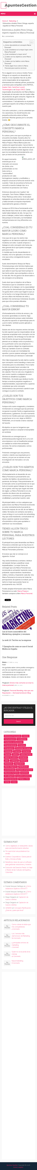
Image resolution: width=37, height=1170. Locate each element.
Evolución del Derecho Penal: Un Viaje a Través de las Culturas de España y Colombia (18, 870)
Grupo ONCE (20, 90)
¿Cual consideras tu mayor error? (16, 54)
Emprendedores (10, 745)
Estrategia (8, 751)
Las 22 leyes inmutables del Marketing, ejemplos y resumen (16, 632)
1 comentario (9, 36)
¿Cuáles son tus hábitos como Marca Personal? (17, 62)
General (7, 754)
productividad (10, 770)
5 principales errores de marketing (20, 944)
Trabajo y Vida (24, 779)
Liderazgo (14, 760)
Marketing (23, 760)
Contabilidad (21, 739)
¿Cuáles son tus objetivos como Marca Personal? (18, 58)
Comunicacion (10, 739)
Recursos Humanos (12, 773)
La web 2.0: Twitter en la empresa (16, 640)
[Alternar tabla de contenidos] (30, 42)
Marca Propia (22, 591)
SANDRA (8, 908)
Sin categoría (9, 776)
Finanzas (17, 751)
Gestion (15, 754)
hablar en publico (11, 757)
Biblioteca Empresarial (13, 736)
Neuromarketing (17, 961)
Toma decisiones (11, 779)
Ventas (7, 782)
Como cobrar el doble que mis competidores (21, 926)
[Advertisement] (18, 812)
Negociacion (19, 764)
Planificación (23, 767)
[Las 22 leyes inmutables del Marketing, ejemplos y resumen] (18, 619)
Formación (26, 751)
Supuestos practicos (23, 776)
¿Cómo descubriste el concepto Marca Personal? (18, 46)
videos (14, 782)
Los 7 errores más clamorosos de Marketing (21, 935)
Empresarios (9, 748)
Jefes (6, 760)
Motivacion (8, 764)
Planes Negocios (11, 767)
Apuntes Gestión (12, 1165)
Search (18, 721)
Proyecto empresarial (24, 770)
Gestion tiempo (25, 754)
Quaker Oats (6, 87)
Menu (3, 14)
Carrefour (15, 87)
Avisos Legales (18, 1167)
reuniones (24, 773)
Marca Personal (26, 593)
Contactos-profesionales (13, 742)
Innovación (23, 757)
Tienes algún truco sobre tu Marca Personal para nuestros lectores (16, 67)
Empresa (22, 745)
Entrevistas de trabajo (23, 748)
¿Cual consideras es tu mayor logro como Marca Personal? (19, 51)
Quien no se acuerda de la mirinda (21, 953)
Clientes (26, 736)
